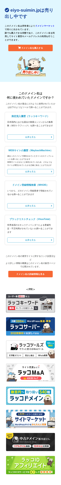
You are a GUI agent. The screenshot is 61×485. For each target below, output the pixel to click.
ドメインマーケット (45, 26)
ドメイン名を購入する (32, 48)
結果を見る (30, 137)
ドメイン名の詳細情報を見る (30, 274)
